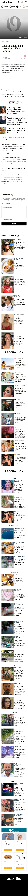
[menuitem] (22, 2)
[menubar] (22, 2)
